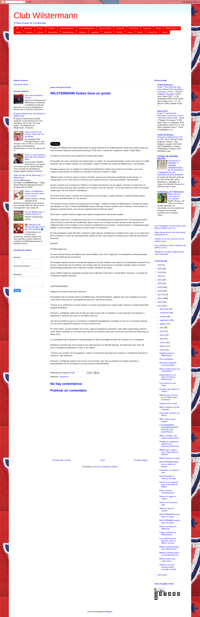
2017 (160, 294)
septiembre (165, 320)
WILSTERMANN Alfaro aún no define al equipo (169, 464)
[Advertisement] (95, 57)
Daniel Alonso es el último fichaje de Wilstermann (167, 377)
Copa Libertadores (67, 28)
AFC (17, 28)
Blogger (109, 611)
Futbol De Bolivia (165, 135)
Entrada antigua (141, 460)
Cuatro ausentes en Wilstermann (167, 533)
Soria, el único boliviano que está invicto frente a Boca (35, 157)
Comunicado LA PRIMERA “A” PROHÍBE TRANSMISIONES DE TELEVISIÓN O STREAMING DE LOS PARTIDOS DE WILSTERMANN (170, 168)
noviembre (165, 313)
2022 (160, 276)
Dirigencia (120, 28)
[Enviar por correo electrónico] (87, 372)
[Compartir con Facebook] (95, 372)
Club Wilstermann (46, 15)
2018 (160, 291)
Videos (164, 32)
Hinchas (29, 32)
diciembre (164, 309)
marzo (163, 342)
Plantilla (119, 32)
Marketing (107, 32)
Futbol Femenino (172, 28)
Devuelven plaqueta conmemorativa (167, 364)
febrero (163, 346)
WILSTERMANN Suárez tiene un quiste (169, 515)
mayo (162, 335)
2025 (160, 265)
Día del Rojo (133, 28)
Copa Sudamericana (86, 28)
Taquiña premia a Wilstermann (166, 354)
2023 (160, 272)
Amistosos (28, 28)
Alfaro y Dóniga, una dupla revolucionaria (169, 436)
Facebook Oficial (21, 84)
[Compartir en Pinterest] (98, 372)
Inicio (102, 460)
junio (162, 331)
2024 (160, 268)
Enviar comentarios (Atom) (106, 467)
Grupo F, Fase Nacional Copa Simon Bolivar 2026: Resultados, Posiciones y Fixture (170, 89)
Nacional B (162, 111)
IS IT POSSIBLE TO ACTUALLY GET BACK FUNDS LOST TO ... (170, 227)
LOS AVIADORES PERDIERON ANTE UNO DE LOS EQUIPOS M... (168, 428)
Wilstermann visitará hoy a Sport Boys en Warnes (169, 452)
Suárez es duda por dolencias (167, 527)
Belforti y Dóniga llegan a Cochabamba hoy (169, 554)
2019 (160, 287)
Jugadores (95, 32)
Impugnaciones (68, 32)
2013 (160, 575)
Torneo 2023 (152, 32)
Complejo (51, 28)
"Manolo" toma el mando (166, 509)
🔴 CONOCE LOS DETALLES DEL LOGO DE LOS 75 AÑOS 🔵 (35, 227)
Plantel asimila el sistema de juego (167, 477)
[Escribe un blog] (90, 372)
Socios (129, 32)
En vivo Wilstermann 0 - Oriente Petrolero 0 (35, 213)
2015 (160, 302)
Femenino (147, 28)
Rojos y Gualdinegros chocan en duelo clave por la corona (34, 193)
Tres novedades (166, 359)
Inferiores (82, 32)
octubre (163, 316)
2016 (160, 298)
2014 (160, 306)
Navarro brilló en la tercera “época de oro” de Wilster (34, 134)
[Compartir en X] (93, 372)
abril (162, 339)
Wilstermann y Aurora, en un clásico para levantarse (168, 397)
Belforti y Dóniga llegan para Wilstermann (169, 548)
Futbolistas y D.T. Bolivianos (170, 192)
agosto (163, 324)
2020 (160, 283)
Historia (40, 32)
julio (162, 327)
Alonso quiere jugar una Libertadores (169, 370)
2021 (160, 280)
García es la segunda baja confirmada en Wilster (168, 484)
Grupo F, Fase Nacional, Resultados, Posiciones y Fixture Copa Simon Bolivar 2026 (170, 115)
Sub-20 (140, 32)
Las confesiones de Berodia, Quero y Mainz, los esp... (167, 540)
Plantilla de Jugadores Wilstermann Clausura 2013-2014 (169, 443)
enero (162, 350)
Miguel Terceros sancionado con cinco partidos (174, 196)
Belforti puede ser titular (169, 458)
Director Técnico (105, 28)
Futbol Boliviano (165, 85)
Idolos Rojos (53, 32)
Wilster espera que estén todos (167, 560)
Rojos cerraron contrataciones (166, 491)
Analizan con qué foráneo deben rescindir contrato (167, 567)
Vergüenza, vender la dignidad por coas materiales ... (169, 253)
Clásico (40, 28)
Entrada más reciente (61, 460)
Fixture (158, 28)
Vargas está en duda (168, 403)
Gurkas (18, 32)
